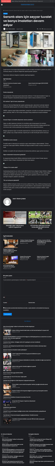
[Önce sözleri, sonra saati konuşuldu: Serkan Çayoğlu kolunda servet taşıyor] (7, 386)
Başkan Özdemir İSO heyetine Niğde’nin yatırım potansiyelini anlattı (10, 250)
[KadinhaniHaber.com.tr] (27, 5)
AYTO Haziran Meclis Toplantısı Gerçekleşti (9, 266)
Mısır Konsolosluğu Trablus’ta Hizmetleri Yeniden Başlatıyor (18, 326)
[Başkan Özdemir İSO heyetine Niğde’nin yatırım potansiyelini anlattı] (10, 244)
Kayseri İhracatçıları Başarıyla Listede (25, 257)
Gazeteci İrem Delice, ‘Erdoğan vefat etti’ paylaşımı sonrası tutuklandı (21, 342)
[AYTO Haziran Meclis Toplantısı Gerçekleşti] (10, 260)
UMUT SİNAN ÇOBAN (10, 28)
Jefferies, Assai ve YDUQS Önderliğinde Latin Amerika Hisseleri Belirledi (44, 241)
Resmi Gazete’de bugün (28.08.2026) (38, 83)
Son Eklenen (27, 321)
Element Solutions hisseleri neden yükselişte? (15, 350)
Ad (4, 297)
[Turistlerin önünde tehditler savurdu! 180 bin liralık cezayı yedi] (7, 421)
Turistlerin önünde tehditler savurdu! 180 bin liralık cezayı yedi (28, 419)
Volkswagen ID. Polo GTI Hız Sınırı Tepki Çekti (15, 376)
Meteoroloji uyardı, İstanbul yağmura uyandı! (24, 366)
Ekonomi (11, 10)
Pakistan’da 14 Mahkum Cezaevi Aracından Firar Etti (17, 397)
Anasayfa (6, 10)
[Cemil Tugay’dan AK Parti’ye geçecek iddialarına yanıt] (7, 355)
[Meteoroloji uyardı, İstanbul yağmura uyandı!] (7, 368)
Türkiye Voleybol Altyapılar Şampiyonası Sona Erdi (27, 240)
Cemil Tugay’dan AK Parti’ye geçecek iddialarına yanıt (26, 353)
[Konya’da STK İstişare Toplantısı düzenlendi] (7, 403)
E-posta (5, 302)
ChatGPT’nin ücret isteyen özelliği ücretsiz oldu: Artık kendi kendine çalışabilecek (24, 411)
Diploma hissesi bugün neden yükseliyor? (43, 257)
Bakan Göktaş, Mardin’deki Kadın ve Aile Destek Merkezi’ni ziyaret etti (30, 330)
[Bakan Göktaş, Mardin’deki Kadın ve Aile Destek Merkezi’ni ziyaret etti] (7, 332)
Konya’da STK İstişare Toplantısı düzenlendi (23, 401)
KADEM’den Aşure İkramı (9, 407)
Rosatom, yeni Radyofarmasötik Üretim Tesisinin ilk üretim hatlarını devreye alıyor (24, 346)
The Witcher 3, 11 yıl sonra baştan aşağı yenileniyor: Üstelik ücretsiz (20, 415)
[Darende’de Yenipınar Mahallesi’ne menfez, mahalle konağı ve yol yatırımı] (7, 362)
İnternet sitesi (32, 302)
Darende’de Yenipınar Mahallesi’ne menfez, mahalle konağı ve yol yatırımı (31, 360)
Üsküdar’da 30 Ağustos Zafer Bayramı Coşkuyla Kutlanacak (19, 380)
